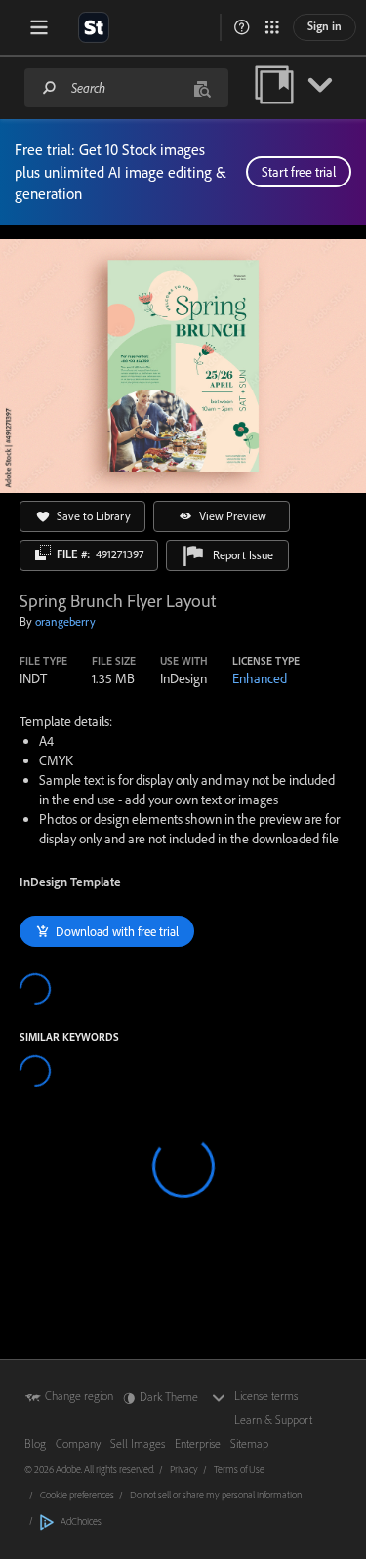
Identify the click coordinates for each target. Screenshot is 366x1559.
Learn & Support (273, 1420)
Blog (35, 1443)
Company (78, 1443)
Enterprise (198, 1443)
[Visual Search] (202, 87)
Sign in (324, 26)
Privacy (184, 1469)
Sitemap (249, 1443)
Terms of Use (239, 1469)
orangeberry (65, 621)
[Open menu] (39, 27)
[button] (242, 27)
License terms (266, 1395)
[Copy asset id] (43, 552)
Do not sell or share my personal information (216, 1494)
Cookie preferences (77, 1494)
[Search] (50, 87)
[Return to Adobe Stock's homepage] (93, 27)
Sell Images (137, 1443)
